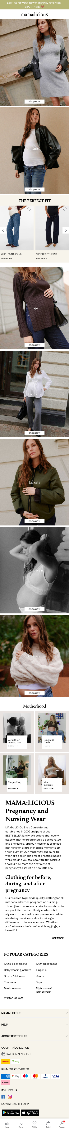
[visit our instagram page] (10, 1097)
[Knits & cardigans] (34, 656)
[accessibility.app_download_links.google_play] (11, 1116)
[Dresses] (34, 62)
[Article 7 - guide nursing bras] (17, 731)
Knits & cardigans (15, 963)
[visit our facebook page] (3, 1097)
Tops (39, 982)
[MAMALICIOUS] (34, 15)
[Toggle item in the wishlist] (29, 209)
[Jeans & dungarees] (34, 150)
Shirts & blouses (14, 976)
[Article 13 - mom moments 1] (52, 775)
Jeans (40, 976)
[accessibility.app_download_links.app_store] (30, 1116)
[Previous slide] (3, 230)
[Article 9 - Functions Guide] (52, 731)
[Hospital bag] (17, 775)
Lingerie (41, 970)
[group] (17, 234)
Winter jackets (13, 998)
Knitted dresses (46, 963)
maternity (36, 851)
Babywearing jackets (17, 970)
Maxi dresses (12, 988)
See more (58, 938)
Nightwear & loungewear (44, 990)
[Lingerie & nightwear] (34, 570)
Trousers (10, 982)
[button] (17, 228)
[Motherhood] (34, 704)
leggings (52, 926)
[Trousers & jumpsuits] (34, 394)
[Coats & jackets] (34, 482)
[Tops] (34, 308)
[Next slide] (65, 230)
